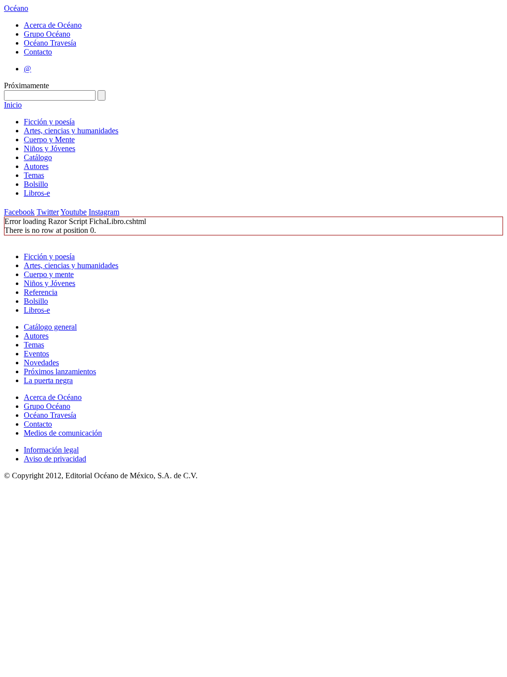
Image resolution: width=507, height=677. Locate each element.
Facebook (19, 212)
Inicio (13, 105)
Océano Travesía (50, 43)
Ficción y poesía (49, 121)
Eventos (36, 353)
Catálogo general (50, 327)
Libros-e (37, 193)
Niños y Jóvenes (49, 148)
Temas (34, 175)
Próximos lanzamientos (60, 371)
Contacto (38, 52)
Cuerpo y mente (49, 274)
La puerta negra (48, 380)
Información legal (51, 450)
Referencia (40, 292)
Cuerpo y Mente (49, 139)
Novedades (41, 362)
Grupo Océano (47, 34)
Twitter (48, 212)
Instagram (104, 212)
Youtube (73, 212)
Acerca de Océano (53, 25)
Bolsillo (36, 184)
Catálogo (38, 157)
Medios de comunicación (63, 433)
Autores (36, 166)
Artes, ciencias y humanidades (71, 130)
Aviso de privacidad (55, 458)
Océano (16, 8)
